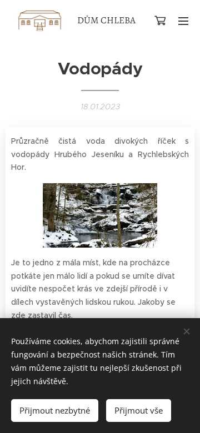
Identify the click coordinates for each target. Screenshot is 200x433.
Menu (183, 20)
